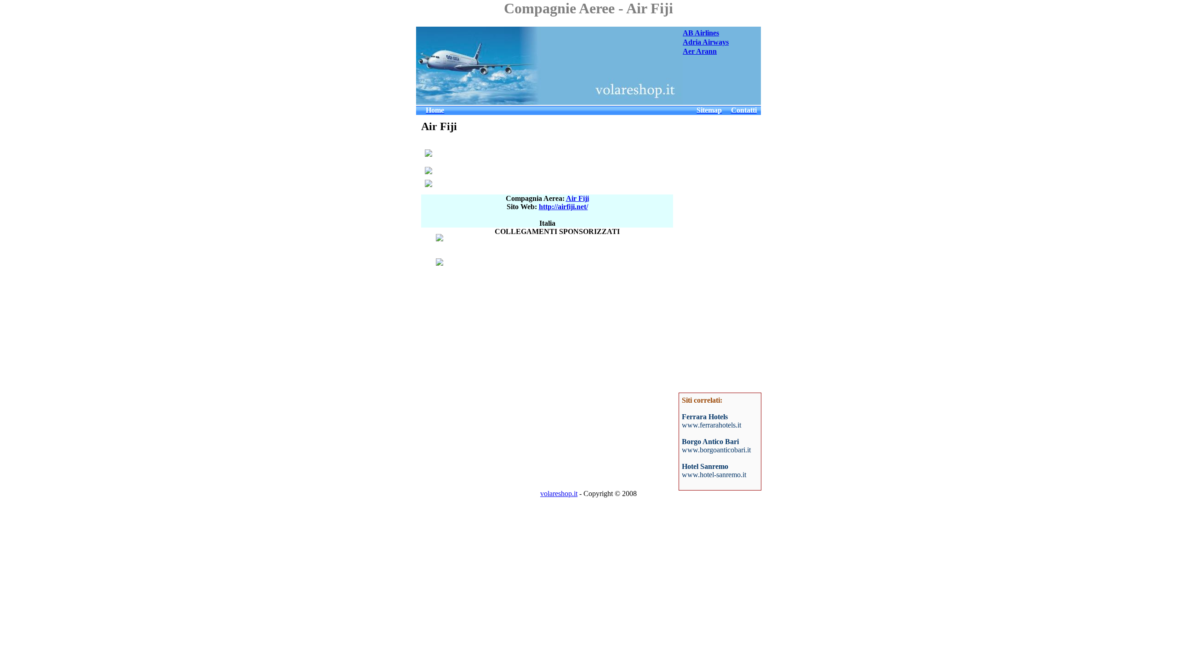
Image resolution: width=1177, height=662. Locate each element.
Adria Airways (706, 42)
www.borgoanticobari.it (716, 450)
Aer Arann (700, 51)
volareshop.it (558, 493)
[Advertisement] (733, 82)
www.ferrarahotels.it (711, 425)
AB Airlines (701, 33)
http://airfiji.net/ (563, 207)
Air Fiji (577, 198)
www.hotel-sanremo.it (714, 475)
